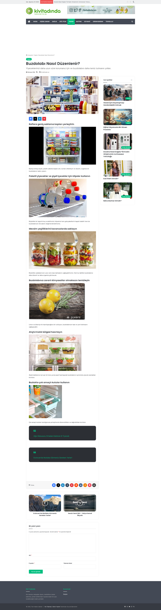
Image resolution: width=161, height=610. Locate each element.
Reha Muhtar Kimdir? (112, 201)
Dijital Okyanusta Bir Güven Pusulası (115, 128)
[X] (35, 119)
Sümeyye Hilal (31, 72)
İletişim (65, 594)
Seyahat (87, 21)
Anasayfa (30, 55)
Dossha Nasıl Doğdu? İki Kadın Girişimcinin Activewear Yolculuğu (72, 2)
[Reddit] (76, 485)
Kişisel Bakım (44, 21)
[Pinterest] (44, 119)
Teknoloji (109, 21)
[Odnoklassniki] (85, 485)
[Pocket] (89, 485)
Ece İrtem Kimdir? (110, 178)
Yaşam (71, 21)
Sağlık (54, 21)
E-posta (31, 563)
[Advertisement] (80, 38)
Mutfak (79, 21)
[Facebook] (31, 119)
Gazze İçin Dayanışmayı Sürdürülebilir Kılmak (113, 104)
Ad (30, 555)
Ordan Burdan (98, 21)
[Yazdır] (94, 485)
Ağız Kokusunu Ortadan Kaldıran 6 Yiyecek (51, 436)
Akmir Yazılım (56, 606)
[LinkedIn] (40, 119)
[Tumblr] (67, 485)
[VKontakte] (81, 485)
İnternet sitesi (68, 563)
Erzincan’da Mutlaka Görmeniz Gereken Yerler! (53, 458)
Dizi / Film (63, 21)
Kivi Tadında (48, 606)
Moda (35, 21)
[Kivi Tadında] (43, 11)
